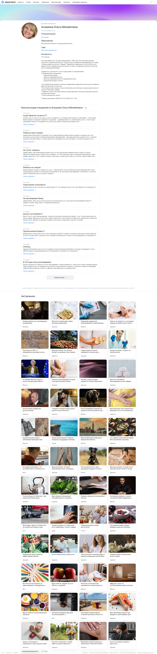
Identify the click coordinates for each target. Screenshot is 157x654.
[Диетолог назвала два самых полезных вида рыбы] (64, 315)
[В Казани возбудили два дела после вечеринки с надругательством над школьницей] (64, 606)
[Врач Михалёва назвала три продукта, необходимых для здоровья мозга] (122, 606)
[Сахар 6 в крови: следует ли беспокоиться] (122, 344)
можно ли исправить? (33, 214)
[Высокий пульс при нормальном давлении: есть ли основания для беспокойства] (122, 402)
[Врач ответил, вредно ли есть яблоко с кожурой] (64, 577)
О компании (8, 652)
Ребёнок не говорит (32, 167)
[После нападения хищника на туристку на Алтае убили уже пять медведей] (93, 402)
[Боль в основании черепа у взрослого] (122, 635)
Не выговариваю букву (33, 198)
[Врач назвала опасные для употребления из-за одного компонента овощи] (64, 490)
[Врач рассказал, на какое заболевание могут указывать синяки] (64, 460)
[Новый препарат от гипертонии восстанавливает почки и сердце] (64, 519)
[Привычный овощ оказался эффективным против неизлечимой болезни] (35, 548)
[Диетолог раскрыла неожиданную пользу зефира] (122, 373)
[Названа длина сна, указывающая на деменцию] (35, 315)
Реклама (15, 652)
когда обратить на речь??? (35, 115)
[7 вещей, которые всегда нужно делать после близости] (64, 402)
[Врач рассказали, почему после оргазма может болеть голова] (122, 460)
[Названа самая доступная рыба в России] (93, 490)
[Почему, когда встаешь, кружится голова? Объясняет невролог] (93, 373)
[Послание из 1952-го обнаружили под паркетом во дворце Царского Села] (35, 344)
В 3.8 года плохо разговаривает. (37, 262)
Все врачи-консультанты (48, 23)
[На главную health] (10, 2)
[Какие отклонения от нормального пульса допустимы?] (35, 635)
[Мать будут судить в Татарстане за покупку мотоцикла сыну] (35, 519)
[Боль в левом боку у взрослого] (64, 548)
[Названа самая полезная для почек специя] (122, 548)
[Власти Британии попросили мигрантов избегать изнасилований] (93, 431)
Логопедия (45, 37)
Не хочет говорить (31, 150)
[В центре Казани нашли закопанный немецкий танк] (35, 431)
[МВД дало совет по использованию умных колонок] (122, 577)
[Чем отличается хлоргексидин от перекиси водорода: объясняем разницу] (93, 548)
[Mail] (2, 2)
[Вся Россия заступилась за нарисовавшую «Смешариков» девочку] (35, 577)
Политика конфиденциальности (145, 652)
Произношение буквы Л (33, 231)
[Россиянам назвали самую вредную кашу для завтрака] (122, 519)
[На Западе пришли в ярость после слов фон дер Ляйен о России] (35, 373)
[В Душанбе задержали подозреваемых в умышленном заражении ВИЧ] (93, 315)
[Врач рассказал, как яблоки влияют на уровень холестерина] (64, 344)
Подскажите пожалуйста (34, 185)
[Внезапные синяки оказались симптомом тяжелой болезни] (93, 635)
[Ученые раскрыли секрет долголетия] (93, 519)
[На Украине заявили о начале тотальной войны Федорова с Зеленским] (122, 490)
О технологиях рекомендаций (128, 652)
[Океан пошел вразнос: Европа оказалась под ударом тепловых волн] (64, 431)
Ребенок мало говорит (33, 133)
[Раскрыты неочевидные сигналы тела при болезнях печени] (64, 373)
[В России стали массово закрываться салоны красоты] (93, 577)
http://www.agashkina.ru (49, 50)
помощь (26, 247)
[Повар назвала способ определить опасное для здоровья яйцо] (93, 344)
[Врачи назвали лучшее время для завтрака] (35, 606)
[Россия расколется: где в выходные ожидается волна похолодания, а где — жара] (93, 460)
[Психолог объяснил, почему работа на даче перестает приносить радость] (64, 635)
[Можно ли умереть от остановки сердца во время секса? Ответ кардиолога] (122, 315)
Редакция (84, 652)
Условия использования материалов (98, 652)
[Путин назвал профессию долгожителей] (35, 402)
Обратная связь (114, 652)
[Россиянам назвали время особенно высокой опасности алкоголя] (93, 606)
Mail (3, 652)
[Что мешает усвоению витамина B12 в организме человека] (122, 431)
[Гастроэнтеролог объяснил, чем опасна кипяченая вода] (35, 490)
